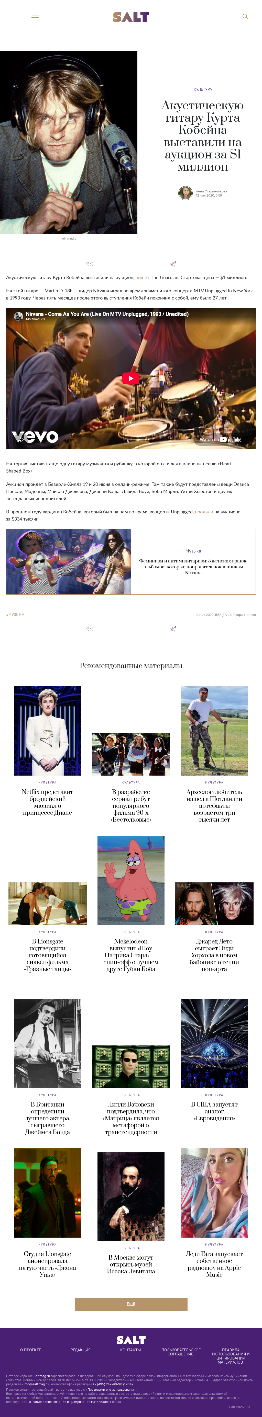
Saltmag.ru (42, 1376)
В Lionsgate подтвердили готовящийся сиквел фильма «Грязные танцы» (47, 955)
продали (204, 512)
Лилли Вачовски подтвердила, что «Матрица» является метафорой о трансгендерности (131, 1118)
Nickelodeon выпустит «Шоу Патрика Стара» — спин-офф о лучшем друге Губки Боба (131, 955)
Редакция (81, 1349)
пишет (142, 277)
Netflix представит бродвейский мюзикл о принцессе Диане (47, 802)
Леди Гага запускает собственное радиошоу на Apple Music (214, 1264)
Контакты (130, 1349)
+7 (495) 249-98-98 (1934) (113, 1384)
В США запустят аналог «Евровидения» (214, 1111)
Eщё (131, 1304)
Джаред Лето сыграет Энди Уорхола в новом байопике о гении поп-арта (214, 955)
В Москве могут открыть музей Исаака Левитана (131, 1264)
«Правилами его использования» (111, 1389)
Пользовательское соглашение (181, 1351)
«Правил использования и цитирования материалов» (69, 1402)
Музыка (193, 551)
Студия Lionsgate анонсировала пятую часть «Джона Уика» (47, 1264)
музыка (16, 615)
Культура (203, 89)
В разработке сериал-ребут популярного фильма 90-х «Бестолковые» (131, 806)
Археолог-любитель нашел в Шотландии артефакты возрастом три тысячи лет (214, 806)
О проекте (30, 1349)
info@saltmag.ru (36, 1384)
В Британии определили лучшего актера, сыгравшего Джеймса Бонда (47, 1118)
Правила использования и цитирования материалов (231, 1356)
